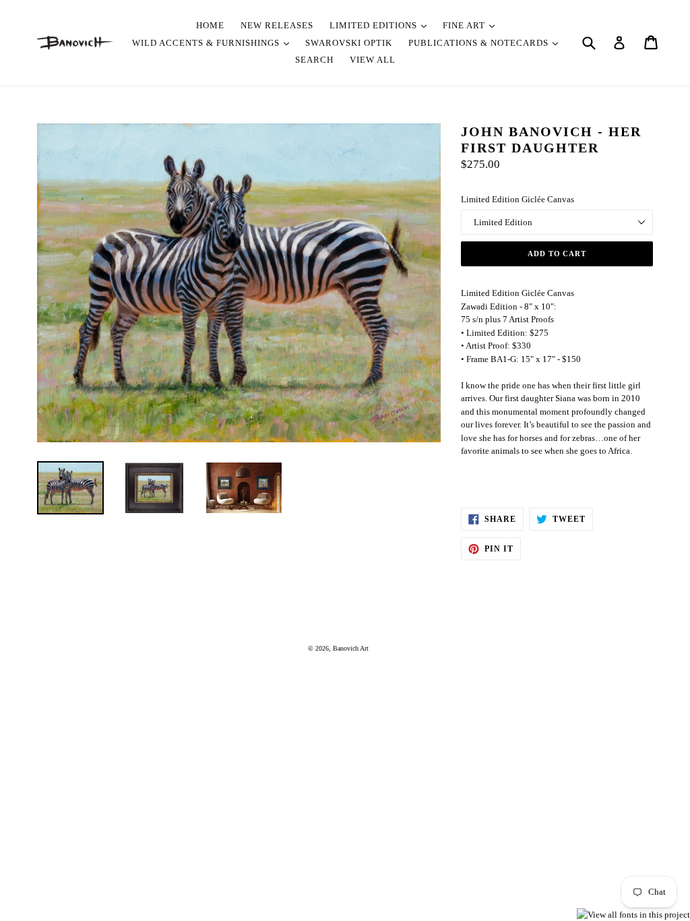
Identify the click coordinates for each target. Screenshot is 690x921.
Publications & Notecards (479, 43)
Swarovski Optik (348, 43)
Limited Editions (375, 25)
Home (210, 25)
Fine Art (465, 25)
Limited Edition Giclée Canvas (517, 199)
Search (314, 60)
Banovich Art (351, 648)
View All (373, 60)
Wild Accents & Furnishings (207, 43)
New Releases (277, 25)
